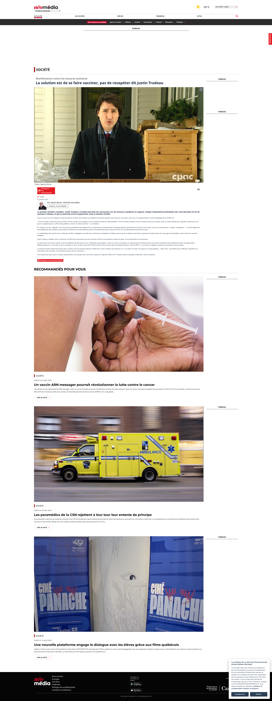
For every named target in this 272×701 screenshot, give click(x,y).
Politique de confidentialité (63, 687)
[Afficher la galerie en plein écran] (201, 89)
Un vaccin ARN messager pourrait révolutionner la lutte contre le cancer (94, 385)
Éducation (169, 22)
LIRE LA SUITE (42, 397)
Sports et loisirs (115, 22)
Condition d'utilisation (61, 690)
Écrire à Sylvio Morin (58, 206)
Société (137, 22)
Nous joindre (57, 676)
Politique (179, 22)
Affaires (128, 22)
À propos (55, 679)
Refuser (258, 694)
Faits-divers (148, 22)
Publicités (56, 684)
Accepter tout (240, 694)
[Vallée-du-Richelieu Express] (42, 684)
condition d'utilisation (250, 688)
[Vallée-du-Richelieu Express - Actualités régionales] (46, 7)
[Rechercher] (237, 16)
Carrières (56, 682)
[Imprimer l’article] (198, 190)
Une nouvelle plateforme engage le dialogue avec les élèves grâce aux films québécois (106, 645)
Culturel (159, 22)
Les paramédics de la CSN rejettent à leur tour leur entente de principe (93, 515)
